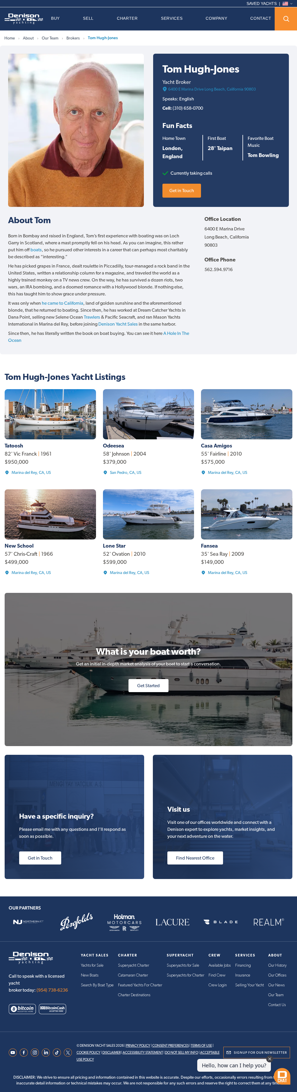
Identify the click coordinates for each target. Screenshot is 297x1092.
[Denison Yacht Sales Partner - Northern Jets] (28, 922)
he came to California (62, 303)
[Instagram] (35, 1052)
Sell (88, 18)
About (28, 38)
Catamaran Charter (133, 975)
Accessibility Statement (143, 1053)
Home (9, 38)
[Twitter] (68, 1052)
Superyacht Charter (133, 965)
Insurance (242, 975)
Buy (55, 18)
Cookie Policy (88, 1053)
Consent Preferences (170, 1046)
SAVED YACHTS (262, 3)
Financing (243, 965)
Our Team (50, 38)
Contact (260, 18)
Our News (276, 985)
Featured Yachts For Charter (140, 985)
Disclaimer (111, 1053)
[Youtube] (13, 1052)
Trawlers (92, 317)
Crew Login (218, 985)
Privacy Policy (138, 1046)
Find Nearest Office (195, 858)
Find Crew (217, 975)
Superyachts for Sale (183, 965)
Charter (127, 18)
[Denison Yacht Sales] (24, 19)
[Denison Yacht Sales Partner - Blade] (221, 922)
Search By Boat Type (97, 985)
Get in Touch (181, 190)
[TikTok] (57, 1052)
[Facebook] (24, 1052)
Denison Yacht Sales (118, 324)
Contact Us (277, 1005)
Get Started (148, 685)
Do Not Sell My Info (181, 1053)
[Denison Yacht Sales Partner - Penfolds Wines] (76, 922)
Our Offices (277, 975)
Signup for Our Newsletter (260, 1053)
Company (216, 18)
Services (172, 18)
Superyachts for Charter (185, 975)
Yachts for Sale (92, 965)
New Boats (89, 975)
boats (36, 249)
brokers (73, 38)
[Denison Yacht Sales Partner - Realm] (269, 922)
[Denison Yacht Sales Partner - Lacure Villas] (172, 922)
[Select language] (287, 3)
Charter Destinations (134, 995)
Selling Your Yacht (249, 985)
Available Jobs (220, 965)
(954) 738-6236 (52, 990)
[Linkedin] (46, 1052)
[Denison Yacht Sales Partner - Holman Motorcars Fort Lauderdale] (124, 922)
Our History (277, 965)
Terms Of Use (201, 1046)
